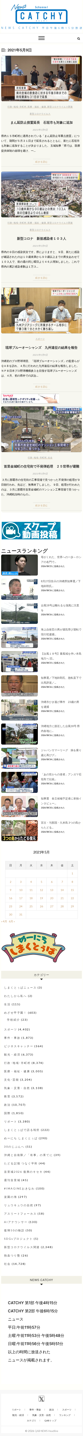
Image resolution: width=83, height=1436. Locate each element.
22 (72, 898)
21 (62, 898)
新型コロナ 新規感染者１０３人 (41, 238)
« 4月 (4, 921)
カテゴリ (31, 1420)
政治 (7, 1104)
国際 (7, 1113)
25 (31, 906)
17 (20, 898)
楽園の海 (10, 1196)
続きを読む (41, 161)
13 (51, 890)
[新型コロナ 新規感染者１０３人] (41, 194)
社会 (50, 457)
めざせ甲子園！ (15, 1012)
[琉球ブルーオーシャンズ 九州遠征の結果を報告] (41, 310)
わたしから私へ (15, 996)
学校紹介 (13, 1019)
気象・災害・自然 (17, 1088)
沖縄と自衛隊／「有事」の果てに (28, 1155)
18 (31, 898)
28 (62, 906)
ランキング (65, 1415)
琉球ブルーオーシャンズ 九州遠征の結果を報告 (41, 347)
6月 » (12, 921)
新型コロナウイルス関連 (60, 106)
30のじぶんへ (14, 1146)
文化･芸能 (11, 1079)
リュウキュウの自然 (18, 1205)
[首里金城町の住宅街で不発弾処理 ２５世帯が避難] (41, 429)
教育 (7, 1096)
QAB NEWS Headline (46, 1430)
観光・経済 (12, 1054)
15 (72, 890)
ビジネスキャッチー (18, 1046)
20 (51, 898)
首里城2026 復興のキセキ (23, 1171)
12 (41, 890)
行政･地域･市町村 (17, 106)
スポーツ (40, 338)
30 (10, 914)
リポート (10, 1121)
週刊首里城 (12, 1180)
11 (31, 890)
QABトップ (50, 1420)
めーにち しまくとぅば (21, 1138)
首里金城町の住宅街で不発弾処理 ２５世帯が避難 (41, 466)
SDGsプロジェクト (18, 1238)
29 (72, 906)
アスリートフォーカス (20, 1213)
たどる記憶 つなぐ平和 (21, 1163)
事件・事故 (12, 1037)
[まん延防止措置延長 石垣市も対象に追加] (41, 78)
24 (20, 906)
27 (51, 906)
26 (41, 906)
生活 (7, 1004)
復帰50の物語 (14, 1230)
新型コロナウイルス (40, 113)
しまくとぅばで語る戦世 (22, 1129)
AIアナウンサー (15, 1222)
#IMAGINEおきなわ (19, 1188)
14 (62, 890)
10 (20, 890)
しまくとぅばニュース (20, 987)
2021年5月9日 (40, 129)
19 (41, 898)
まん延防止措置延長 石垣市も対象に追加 (41, 122)
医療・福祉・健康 (37, 106)
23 (10, 906)
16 (10, 898)
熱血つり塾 (12, 1255)
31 (20, 914)
